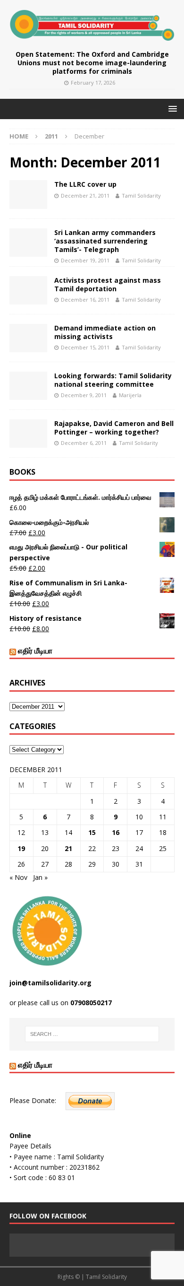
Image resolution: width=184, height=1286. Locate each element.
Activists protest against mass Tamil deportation (107, 284)
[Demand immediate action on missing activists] (28, 338)
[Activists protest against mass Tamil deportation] (28, 290)
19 (21, 848)
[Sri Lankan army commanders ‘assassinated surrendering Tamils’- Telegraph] (28, 242)
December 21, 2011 (85, 195)
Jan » (40, 877)
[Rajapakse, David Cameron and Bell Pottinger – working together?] (28, 433)
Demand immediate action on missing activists (105, 332)
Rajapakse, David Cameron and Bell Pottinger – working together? (114, 427)
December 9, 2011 (84, 395)
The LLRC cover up (85, 184)
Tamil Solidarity (141, 195)
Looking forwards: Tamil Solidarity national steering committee (113, 380)
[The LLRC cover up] (28, 194)
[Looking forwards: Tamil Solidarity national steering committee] (28, 386)
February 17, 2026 (93, 82)
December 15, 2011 (85, 347)
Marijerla (130, 395)
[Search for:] (92, 1034)
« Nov (18, 877)
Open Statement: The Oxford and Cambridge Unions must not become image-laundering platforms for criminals (92, 63)
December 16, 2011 (85, 299)
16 (115, 832)
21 (68, 848)
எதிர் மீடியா (35, 650)
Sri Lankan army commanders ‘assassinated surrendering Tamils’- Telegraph (105, 241)
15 (92, 832)
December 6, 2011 (84, 442)
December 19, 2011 (85, 260)
